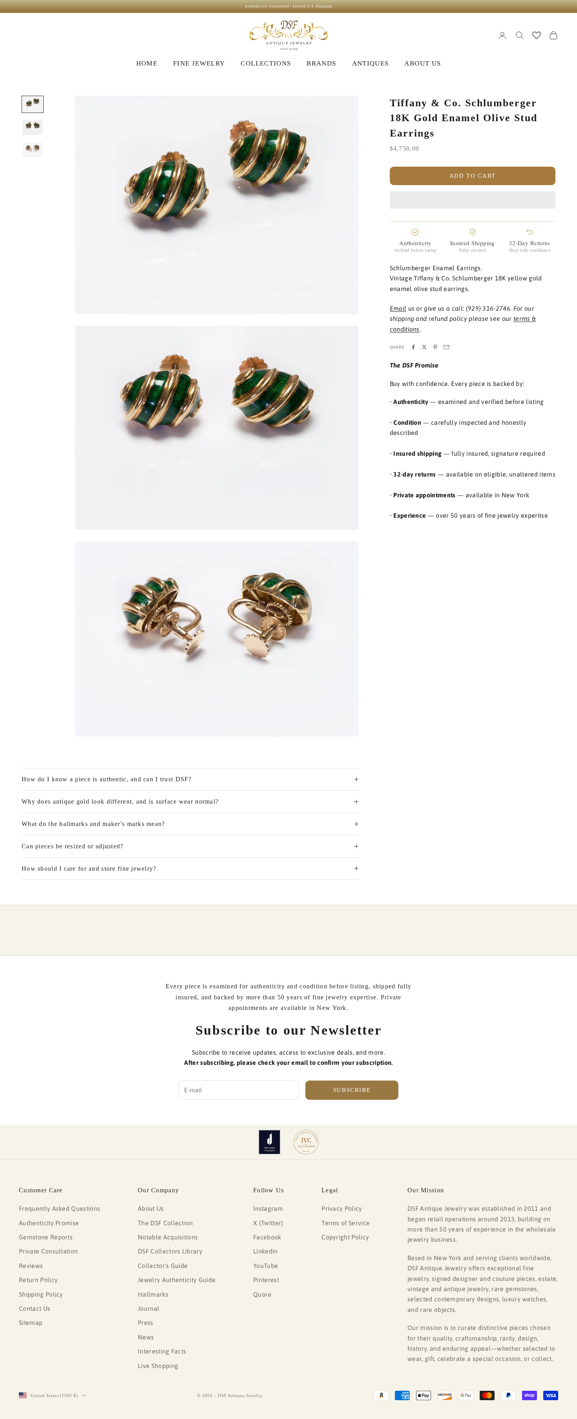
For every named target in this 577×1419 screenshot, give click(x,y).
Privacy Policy (341, 1208)
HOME (146, 63)
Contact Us (34, 1308)
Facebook (267, 1237)
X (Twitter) (268, 1222)
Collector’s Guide (163, 1265)
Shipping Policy (41, 1294)
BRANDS (321, 63)
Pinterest (266, 1279)
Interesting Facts (162, 1351)
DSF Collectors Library (170, 1251)
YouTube (265, 1265)
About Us (151, 1208)
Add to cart (472, 176)
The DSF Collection (165, 1222)
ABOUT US (422, 63)
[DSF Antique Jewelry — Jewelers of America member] (269, 1142)
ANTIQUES (370, 63)
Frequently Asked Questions (59, 1208)
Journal (148, 1308)
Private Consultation (48, 1251)
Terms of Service (345, 1222)
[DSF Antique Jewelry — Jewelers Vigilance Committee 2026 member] (306, 1142)
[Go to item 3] (33, 150)
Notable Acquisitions (168, 1237)
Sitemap (30, 1322)
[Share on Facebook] (413, 347)
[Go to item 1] (33, 104)
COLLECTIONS (266, 63)
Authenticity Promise (49, 1222)
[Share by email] (446, 347)
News (146, 1337)
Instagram (268, 1208)
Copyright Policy (345, 1237)
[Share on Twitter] (424, 347)
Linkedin (265, 1251)
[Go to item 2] (33, 127)
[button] (472, 200)
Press (145, 1322)
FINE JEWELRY (199, 63)
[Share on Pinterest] (435, 347)
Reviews (31, 1265)
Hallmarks (153, 1294)
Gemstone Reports (46, 1237)
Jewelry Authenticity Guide (176, 1279)
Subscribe (352, 1090)
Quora (262, 1294)
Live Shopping (158, 1365)
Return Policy (38, 1279)
